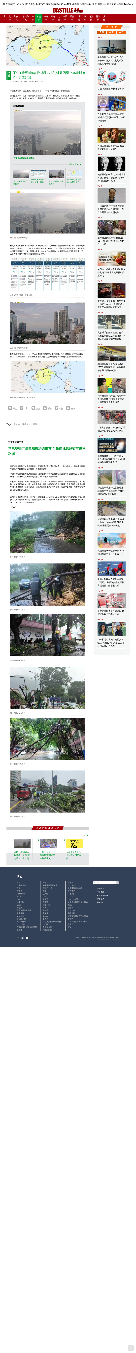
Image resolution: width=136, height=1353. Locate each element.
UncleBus (21, 916)
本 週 (111, 32)
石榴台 (57, 4)
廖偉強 (45, 910)
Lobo (19, 905)
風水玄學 (20, 902)
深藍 (18, 888)
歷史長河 (111, 4)
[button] (77, 164)
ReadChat (21, 924)
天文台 (17, 424)
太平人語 (46, 905)
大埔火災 (16, 18)
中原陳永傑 (21, 919)
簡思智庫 (71, 913)
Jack (70, 905)
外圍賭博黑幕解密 (50, 885)
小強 (18, 899)
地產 (59, 18)
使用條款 (100, 892)
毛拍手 (70, 883)
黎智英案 (26, 18)
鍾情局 (19, 891)
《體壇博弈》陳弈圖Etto (77, 922)
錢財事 (53, 18)
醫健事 (72, 18)
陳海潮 (70, 924)
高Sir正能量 (47, 888)
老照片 (45, 919)
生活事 (120, 4)
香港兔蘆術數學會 (24, 910)
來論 (69, 927)
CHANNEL (66, 4)
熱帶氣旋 (26, 424)
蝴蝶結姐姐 (47, 930)
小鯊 (44, 896)
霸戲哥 (45, 899)
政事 (33, 18)
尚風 (44, 908)
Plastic (88, 4)
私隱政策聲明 (102, 895)
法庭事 (46, 18)
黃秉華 (45, 902)
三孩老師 (71, 910)
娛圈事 (75, 4)
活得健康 (20, 913)
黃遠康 (19, 908)
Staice (45, 916)
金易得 (70, 908)
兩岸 (85, 18)
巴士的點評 (21, 885)
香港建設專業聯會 (75, 888)
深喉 (44, 883)
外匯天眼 (71, 894)
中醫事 (65, 18)
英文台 (49, 4)
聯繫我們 (100, 899)
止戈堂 (45, 894)
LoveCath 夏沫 (74, 899)
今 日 (102, 32)
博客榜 (98, 18)
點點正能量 (21, 922)
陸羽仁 (19, 896)
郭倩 (44, 891)
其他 (104, 18)
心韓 (82, 4)
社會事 (39, 18)
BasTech (128, 4)
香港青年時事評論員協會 (78, 902)
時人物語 (71, 891)
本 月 (121, 32)
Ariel (18, 883)
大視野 (79, 18)
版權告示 (100, 888)
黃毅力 (70, 896)
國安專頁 (7, 4)
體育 (94, 4)
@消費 (91, 18)
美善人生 (102, 4)
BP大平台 (30, 4)
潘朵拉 (45, 913)
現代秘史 (71, 885)
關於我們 (100, 902)
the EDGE (40, 4)
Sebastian (21, 894)
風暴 (35, 424)
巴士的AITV (18, 4)
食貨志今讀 (47, 927)
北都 (10, 18)
